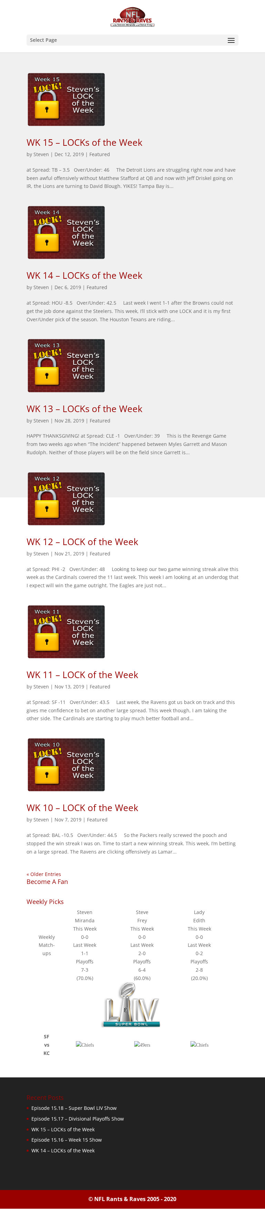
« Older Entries (44, 874)
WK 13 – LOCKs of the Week (85, 408)
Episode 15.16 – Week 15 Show (66, 1139)
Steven (41, 154)
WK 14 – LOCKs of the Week (85, 275)
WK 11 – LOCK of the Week (82, 674)
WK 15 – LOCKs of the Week (85, 142)
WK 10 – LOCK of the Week (82, 807)
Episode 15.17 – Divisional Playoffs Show (77, 1118)
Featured (99, 154)
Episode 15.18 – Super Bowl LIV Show (74, 1108)
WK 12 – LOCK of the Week (82, 541)
